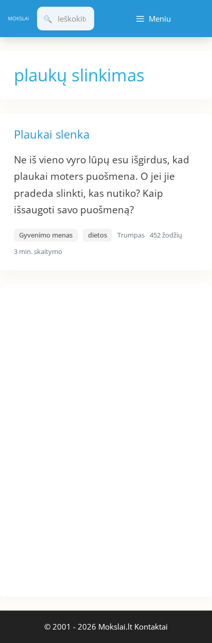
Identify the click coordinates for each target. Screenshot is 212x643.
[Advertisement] (77, 439)
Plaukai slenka (52, 134)
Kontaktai (151, 626)
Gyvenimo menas (46, 235)
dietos (97, 235)
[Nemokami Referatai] (18, 18)
